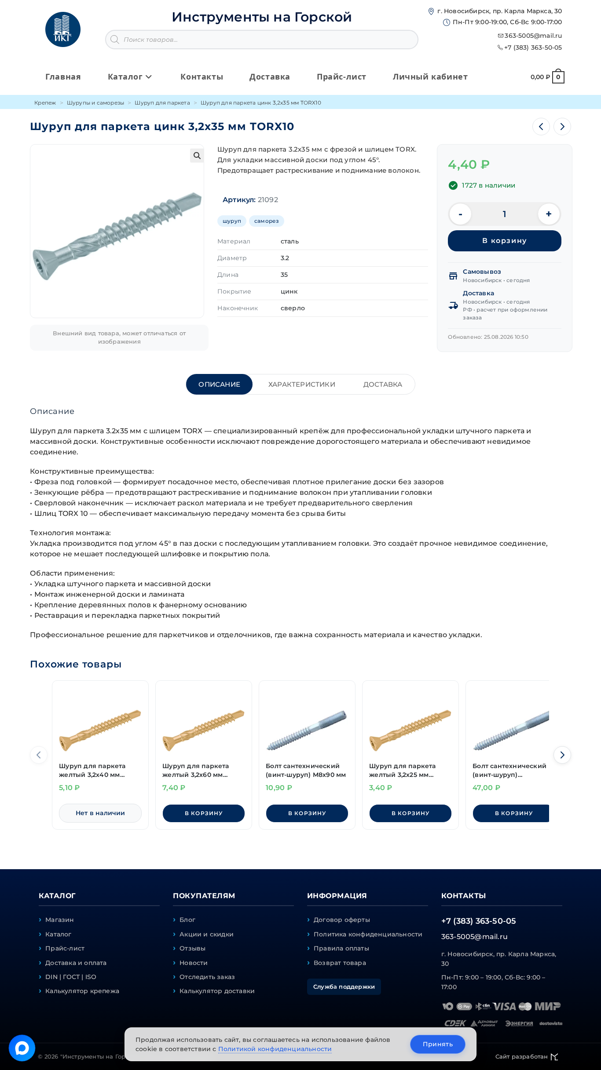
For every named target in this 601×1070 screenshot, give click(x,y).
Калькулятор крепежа (82, 991)
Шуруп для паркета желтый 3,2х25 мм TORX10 (402, 770)
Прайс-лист (64, 948)
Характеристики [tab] (301, 384)
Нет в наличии (100, 813)
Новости (194, 963)
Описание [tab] (219, 384)
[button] (197, 156)
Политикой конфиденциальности (275, 1049)
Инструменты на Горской (262, 17)
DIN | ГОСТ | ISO (70, 977)
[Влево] (39, 755)
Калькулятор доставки (217, 991)
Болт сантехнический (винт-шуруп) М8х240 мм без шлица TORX (510, 770)
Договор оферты (342, 920)
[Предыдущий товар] (541, 126)
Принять (438, 1044)
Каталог (58, 934)
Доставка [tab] (383, 384)
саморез (266, 221)
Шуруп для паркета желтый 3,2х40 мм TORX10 (92, 770)
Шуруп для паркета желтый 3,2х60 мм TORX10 (195, 770)
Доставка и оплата (75, 963)
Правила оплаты (341, 948)
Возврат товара (340, 963)
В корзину (504, 240)
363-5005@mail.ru (533, 36)
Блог (187, 920)
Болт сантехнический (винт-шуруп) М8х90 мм (306, 770)
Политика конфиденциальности (368, 934)
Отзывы (192, 948)
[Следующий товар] (562, 126)
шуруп (232, 221)
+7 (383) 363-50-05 (533, 47)
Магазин (59, 920)
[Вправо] (562, 755)
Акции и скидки (207, 934)
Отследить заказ (207, 977)
